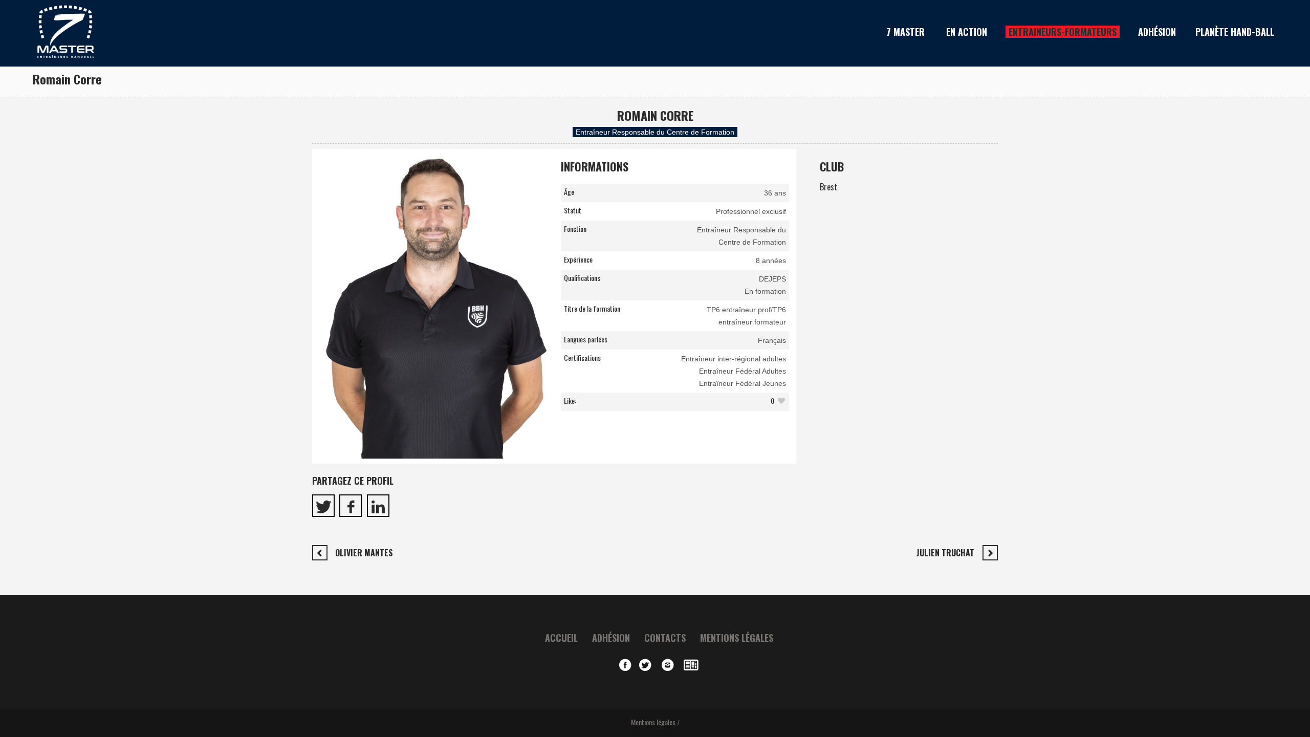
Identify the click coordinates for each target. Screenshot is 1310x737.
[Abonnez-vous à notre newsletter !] (693, 665)
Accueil (561, 637)
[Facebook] (625, 665)
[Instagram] (670, 665)
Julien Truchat (945, 553)
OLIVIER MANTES (364, 553)
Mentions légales (736, 637)
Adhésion (611, 637)
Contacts (665, 637)
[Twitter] (648, 665)
